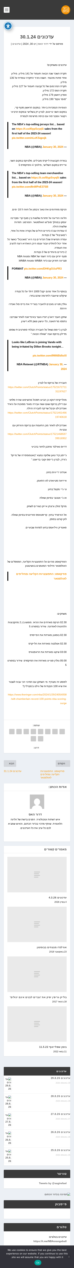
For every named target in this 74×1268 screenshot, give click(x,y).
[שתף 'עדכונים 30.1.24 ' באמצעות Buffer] (19, 731)
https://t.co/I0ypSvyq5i (30, 128)
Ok (38, 1262)
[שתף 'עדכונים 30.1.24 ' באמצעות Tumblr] (40, 731)
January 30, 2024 (52, 146)
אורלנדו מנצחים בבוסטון (52, 947)
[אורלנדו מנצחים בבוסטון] (37, 924)
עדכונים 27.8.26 (60, 1114)
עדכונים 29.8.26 (60, 1078)
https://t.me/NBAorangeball (50, 1241)
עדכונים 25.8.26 (60, 1150)
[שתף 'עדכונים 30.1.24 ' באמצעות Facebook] (62, 731)
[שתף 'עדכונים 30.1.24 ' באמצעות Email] (40, 738)
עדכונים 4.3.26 (58, 897)
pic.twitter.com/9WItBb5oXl (50, 355)
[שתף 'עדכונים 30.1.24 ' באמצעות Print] (33, 738)
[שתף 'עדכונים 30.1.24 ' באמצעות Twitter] (55, 731)
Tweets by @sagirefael (53, 1183)
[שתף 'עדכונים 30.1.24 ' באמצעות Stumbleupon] (11, 731)
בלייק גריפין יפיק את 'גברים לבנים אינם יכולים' (38, 997)
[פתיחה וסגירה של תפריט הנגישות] (8, 26)
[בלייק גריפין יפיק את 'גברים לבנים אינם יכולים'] (37, 974)
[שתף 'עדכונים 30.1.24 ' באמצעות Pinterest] (33, 731)
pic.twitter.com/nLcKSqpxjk (29, 137)
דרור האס (43, 43)
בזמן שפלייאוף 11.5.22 (53, 1046)
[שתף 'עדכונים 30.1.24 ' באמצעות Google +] (47, 731)
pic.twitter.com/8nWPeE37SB (30, 186)
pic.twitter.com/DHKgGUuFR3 (43, 268)
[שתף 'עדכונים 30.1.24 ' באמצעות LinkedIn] (26, 731)
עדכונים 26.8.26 (60, 1132)
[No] (69, 1257)
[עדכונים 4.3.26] (37, 874)
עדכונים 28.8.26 (60, 1096)
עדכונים (16, 43)
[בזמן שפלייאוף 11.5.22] (37, 1024)
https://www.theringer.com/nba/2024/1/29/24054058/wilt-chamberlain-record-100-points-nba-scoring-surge (37, 699)
